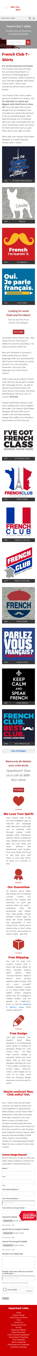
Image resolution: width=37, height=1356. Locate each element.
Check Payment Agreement (18, 1335)
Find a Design (18, 332)
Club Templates (18, 1340)
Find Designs (18, 790)
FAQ (18, 1320)
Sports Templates (18, 1342)
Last (3, 1185)
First (3, 1176)
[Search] (28, 42)
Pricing (18, 1327)
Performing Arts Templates (18, 1344)
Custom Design (19, 1315)
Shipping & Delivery (18, 1330)
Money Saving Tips (18, 1325)
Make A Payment (18, 1332)
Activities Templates (18, 1347)
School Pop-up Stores (18, 1317)
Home (18, 1313)
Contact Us (18, 1322)
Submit (5, 1298)
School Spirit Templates (18, 1337)
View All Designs (18, 751)
